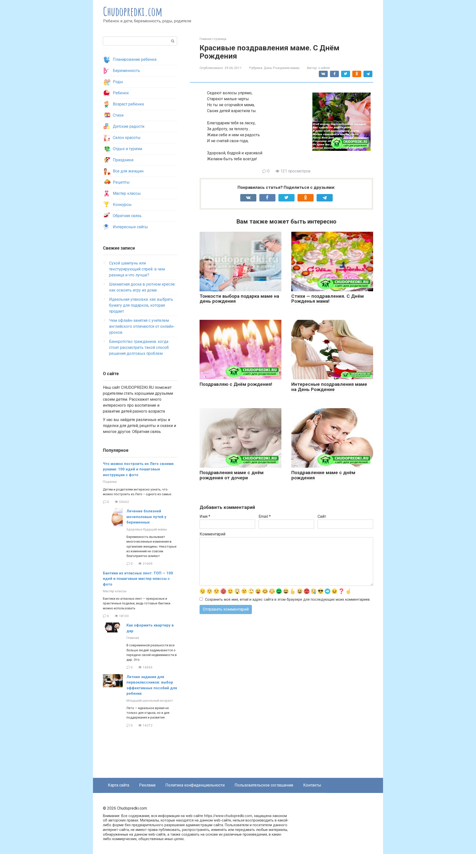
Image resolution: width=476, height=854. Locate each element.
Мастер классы (127, 193)
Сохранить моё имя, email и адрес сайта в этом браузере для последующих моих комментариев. (287, 599)
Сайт (322, 516)
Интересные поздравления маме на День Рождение (329, 386)
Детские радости (128, 126)
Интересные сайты (130, 227)
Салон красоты (127, 137)
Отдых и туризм (127, 148)
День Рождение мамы (281, 68)
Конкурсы (122, 204)
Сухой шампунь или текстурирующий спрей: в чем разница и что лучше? (137, 269)
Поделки (110, 482)
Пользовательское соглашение (264, 785)
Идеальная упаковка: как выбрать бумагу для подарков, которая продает (141, 305)
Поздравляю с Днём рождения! (236, 384)
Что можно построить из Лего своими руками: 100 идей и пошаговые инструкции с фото (138, 469)
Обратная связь (127, 215)
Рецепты (121, 182)
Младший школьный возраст (149, 700)
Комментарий (212, 534)
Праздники (123, 160)
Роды (118, 81)
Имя (205, 516)
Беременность (126, 70)
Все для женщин (128, 171)
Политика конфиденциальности (195, 785)
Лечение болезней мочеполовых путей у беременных (146, 517)
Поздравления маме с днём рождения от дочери (232, 475)
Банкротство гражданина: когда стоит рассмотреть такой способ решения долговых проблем (139, 347)
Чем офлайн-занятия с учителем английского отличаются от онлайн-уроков (142, 326)
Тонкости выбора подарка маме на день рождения (239, 298)
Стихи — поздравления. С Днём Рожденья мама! (327, 298)
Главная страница (213, 39)
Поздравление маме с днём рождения (323, 475)
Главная (132, 638)
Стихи (118, 115)
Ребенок (121, 93)
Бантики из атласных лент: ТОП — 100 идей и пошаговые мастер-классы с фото (138, 579)
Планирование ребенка (134, 59)
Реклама (147, 785)
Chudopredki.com (132, 11)
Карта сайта (118, 785)
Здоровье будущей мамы (146, 529)
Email (265, 516)
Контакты (312, 785)
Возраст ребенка (128, 104)
